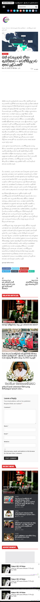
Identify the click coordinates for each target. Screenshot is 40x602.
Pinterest (24, 271)
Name (6, 426)
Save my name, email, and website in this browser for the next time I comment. (19, 452)
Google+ (25, 268)
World (8, 28)
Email (6, 434)
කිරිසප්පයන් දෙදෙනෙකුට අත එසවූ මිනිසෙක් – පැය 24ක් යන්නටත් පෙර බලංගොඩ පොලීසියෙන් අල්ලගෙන (25, 525)
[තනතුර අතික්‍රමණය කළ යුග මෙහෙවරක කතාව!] (20, 311)
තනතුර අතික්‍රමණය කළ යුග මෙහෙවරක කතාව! (20, 324)
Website (6, 442)
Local (17, 496)
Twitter (16, 268)
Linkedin (7, 271)
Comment (7, 407)
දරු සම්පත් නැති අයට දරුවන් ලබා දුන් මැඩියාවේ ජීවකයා (8, 285)
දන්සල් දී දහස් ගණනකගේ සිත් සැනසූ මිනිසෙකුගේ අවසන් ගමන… (16, 387)
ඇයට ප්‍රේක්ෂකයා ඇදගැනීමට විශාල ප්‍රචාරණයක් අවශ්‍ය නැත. (25, 536)
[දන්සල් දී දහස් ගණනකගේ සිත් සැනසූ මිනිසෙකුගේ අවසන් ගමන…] (20, 373)
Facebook (7, 268)
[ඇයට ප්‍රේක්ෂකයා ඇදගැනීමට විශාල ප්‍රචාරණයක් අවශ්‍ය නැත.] (9, 536)
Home (3, 28)
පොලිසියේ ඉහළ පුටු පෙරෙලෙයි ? (31, 282)
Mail (32, 271)
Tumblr (15, 271)
